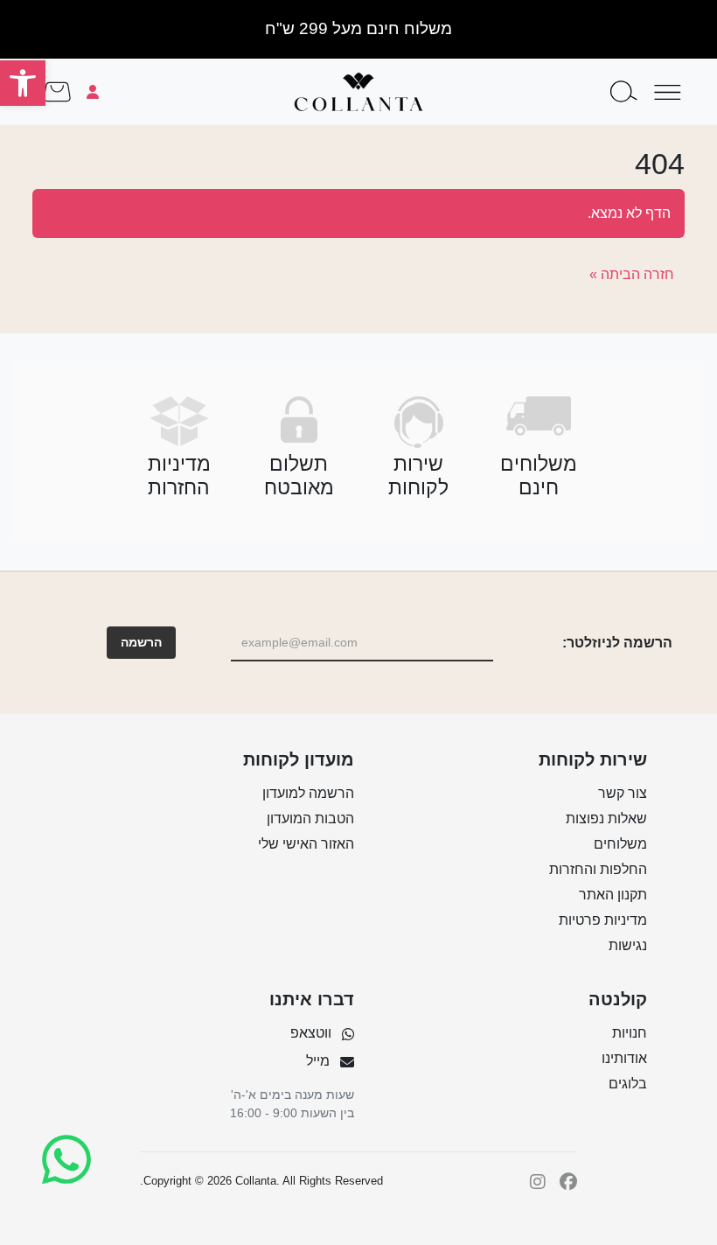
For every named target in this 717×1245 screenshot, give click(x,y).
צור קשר (622, 793)
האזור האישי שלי (306, 843)
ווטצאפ (310, 1032)
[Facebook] (568, 1181)
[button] (22, 83)
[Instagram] (538, 1181)
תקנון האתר (613, 894)
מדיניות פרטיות (603, 920)
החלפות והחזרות (598, 869)
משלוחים (620, 843)
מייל (318, 1060)
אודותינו (624, 1058)
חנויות (629, 1032)
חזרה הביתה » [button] (631, 274)
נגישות (628, 945)
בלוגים (628, 1083)
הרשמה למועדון (308, 793)
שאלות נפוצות (606, 818)
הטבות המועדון (310, 818)
